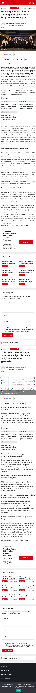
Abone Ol (26, 242)
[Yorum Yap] (17, 59)
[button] (30, 3)
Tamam (18, 690)
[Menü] (3, 3)
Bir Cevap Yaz (8, 293)
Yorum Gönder (7, 335)
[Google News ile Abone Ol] (7, 54)
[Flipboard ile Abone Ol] (16, 54)
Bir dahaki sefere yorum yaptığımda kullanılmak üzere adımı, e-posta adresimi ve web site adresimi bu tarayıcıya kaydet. (19, 329)
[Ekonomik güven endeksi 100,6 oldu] (26, 281)
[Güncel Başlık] (12, 3)
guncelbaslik (10, 23)
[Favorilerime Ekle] (13, 59)
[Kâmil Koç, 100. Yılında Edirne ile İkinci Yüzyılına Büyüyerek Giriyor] (9, 105)
